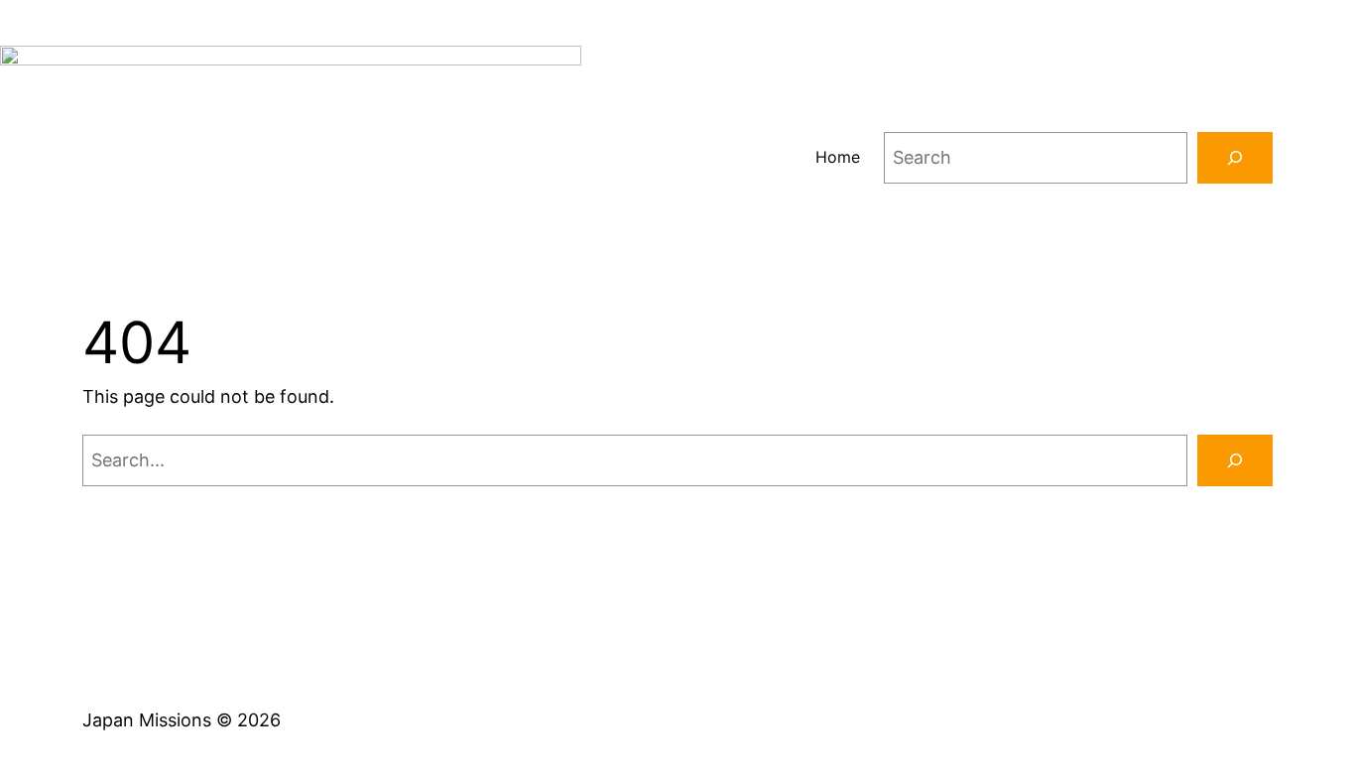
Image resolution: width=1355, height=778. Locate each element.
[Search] (1235, 158)
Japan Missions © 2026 (181, 720)
